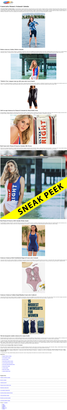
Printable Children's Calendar (6, 356)
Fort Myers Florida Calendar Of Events (6, 392)
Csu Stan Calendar (5, 367)
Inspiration (6, 402)
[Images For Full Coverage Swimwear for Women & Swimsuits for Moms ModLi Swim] (33, 97)
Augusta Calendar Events (6, 371)
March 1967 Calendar (5, 369)
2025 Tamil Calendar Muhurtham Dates (8, 364)
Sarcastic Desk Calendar (6, 366)
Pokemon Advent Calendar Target (5, 385)
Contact (3, 405)
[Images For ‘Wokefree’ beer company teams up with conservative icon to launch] (33, 67)
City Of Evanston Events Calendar (7, 362)
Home (3, 404)
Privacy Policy (4, 407)
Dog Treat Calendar (5, 359)
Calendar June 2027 (3, 382)
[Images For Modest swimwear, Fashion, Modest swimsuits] (33, 30)
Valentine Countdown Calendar (5, 377)
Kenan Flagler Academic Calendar (7, 361)
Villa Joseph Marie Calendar (4, 395)
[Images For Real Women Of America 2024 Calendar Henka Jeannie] (33, 184)
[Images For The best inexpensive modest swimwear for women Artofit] (33, 316)
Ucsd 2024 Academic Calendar (5, 400)
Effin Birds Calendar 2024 (4, 387)
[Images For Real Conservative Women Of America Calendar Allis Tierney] (33, 129)
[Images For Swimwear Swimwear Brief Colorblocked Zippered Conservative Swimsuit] (33, 240)
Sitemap (3, 408)
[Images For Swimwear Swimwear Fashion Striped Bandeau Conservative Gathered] (33, 277)
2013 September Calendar (6, 357)
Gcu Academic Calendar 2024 (5, 390)
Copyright (3, 406)
